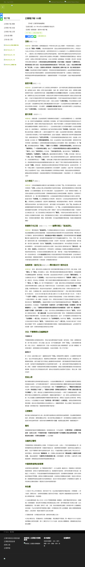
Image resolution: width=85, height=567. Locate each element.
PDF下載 (28, 33)
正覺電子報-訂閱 (9, 32)
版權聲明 (67, 538)
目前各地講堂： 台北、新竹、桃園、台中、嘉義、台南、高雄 (52, 543)
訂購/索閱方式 (42, 36)
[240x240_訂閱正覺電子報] (11, 45)
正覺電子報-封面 (9, 28)
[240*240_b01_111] (9, 50)
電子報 (12, 532)
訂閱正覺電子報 (37, 33)
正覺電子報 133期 (33, 18)
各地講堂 (47, 538)
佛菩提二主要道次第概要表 (32, 539)
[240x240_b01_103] (9, 59)
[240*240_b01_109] (9, 54)
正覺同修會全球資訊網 (12, 538)
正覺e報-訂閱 (8, 40)
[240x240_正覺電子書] (10, 64)
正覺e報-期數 (8, 36)
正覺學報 (7, 548)
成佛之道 (7, 545)
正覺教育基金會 (9, 541)
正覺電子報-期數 (9, 24)
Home (7, 532)
